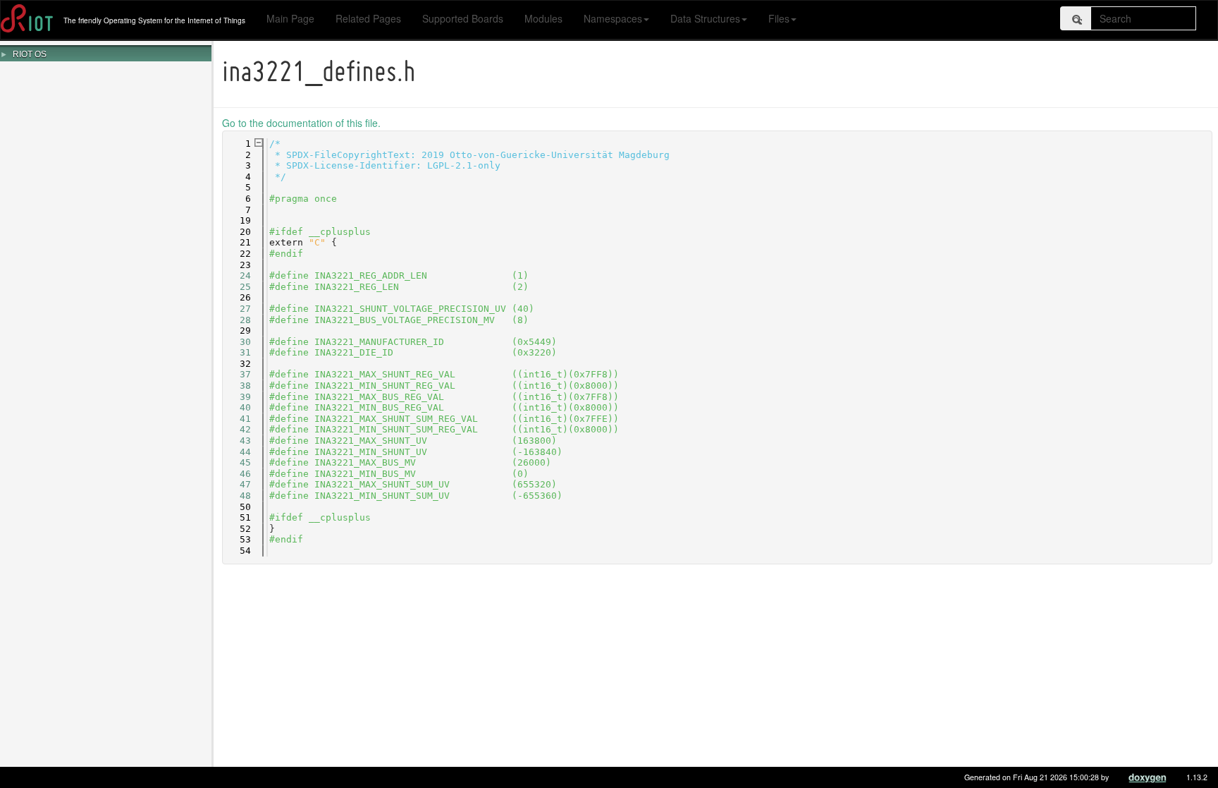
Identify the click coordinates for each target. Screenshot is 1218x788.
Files (778, 18)
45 (237, 462)
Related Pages (368, 18)
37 (237, 374)
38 (237, 385)
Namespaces (613, 18)
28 (237, 320)
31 (237, 352)
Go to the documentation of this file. (301, 123)
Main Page (290, 18)
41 (237, 418)
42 (237, 429)
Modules (543, 18)
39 (237, 397)
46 (237, 473)
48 (237, 495)
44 (237, 452)
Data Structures (705, 18)
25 (237, 286)
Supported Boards (462, 18)
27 (237, 308)
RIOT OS (30, 54)
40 (237, 407)
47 (237, 484)
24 (237, 275)
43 (237, 440)
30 (237, 342)
